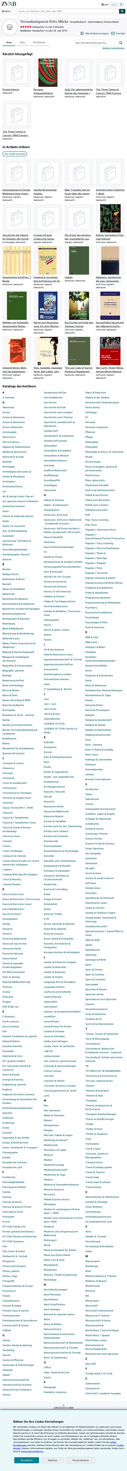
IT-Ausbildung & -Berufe (58, 689)
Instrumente (51, 669)
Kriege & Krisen (52, 899)
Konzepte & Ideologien (57, 870)
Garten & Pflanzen (12, 1359)
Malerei (48, 1120)
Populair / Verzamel (96, 572)
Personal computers (96, 427)
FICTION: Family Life (14, 1226)
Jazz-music (50, 708)
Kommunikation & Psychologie (61, 850)
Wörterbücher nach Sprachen (101, 1353)
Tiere (88, 1138)
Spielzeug (90, 954)
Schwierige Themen (96, 833)
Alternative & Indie (13, 456)
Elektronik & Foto (12, 1056)
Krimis (47, 908)
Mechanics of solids (55, 1149)
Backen (6, 569)
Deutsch (7, 933)
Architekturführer (12, 486)
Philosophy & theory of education (104, 451)
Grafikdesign (51, 475)
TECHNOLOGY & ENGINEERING (102, 1070)
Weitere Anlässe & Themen (100, 1275)
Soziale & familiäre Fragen (100, 912)
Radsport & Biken (95, 647)
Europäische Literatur (14, 1162)
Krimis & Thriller (53, 913)
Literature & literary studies (60, 1085)
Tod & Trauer (93, 1148)
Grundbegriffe (52, 480)
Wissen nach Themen (97, 1315)
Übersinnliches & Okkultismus (102, 1196)
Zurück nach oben (64, 1407)
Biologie (6, 675)
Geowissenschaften (55, 392)
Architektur (8, 481)
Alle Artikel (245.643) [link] (14, 153)
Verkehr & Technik (95, 1236)
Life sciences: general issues (60, 1060)
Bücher (6, 719)
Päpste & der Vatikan (97, 397)
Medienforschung (54, 1164)
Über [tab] (22, 42)
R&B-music (91, 642)
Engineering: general (14, 1084)
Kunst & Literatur (54, 933)
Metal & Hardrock (54, 1189)
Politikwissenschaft (96, 509)
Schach (89, 803)
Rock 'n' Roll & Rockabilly (99, 749)
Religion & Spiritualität (98, 729)
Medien (48, 1159)
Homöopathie (51, 619)
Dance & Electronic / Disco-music (21, 899)
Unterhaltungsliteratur (98, 1216)
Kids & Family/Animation (58, 757)
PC (86, 417)
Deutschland (9, 958)
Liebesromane (52, 1056)
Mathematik (51, 1144)
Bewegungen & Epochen (16, 618)
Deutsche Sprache (12, 953)
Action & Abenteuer (13, 417)
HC (45, 551)
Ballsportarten (10, 574)
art (4, 491)
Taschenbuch (92, 1043)
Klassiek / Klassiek (54, 791)
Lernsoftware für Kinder (58, 1026)
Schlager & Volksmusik (98, 818)
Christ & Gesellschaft (14, 782)
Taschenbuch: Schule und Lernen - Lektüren (104, 1059)
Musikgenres (51, 1264)
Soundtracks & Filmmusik (99, 897)
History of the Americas (57, 591)
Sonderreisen (92, 887)
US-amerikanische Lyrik (98, 1221)
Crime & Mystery (12, 879)
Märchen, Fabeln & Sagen (58, 1135)
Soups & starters (95, 907)
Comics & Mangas (12, 850)
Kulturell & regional (55, 928)
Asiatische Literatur (13, 506)
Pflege (89, 436)
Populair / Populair (95, 563)
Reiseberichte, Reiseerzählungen (104, 690)
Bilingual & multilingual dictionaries (15, 658)
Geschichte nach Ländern (58, 412)
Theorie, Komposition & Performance (98, 1107)
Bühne (5, 743)
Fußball (6, 1330)
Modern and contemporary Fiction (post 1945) (63, 1219)
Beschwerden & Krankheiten (18, 603)
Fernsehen (8, 1216)
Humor (47, 634)
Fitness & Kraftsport (14, 1266)
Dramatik (7, 996)
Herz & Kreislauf (53, 571)
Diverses (7, 986)
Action (6, 412)
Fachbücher (8, 1177)
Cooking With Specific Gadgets (20, 874)
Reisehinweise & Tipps (98, 695)
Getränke (49, 465)
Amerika (7, 461)
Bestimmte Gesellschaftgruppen (21, 608)
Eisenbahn (8, 1051)
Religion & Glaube (95, 724)
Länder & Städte (53, 976)
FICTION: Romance (13, 1241)
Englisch (7, 1089)
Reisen (89, 700)
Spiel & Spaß (92, 939)
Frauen (6, 1295)
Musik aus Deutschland (57, 1254)
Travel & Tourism (95, 1172)
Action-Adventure (12, 427)
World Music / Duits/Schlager (102, 1330)
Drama (6, 991)
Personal (90, 422)
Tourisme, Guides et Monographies (96, 1155)
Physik (88, 456)
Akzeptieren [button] (27, 1460)
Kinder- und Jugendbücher (59, 776)
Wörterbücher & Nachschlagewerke (96, 1347)
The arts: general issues (99, 1080)
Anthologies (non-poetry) (16, 471)
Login (113, 4)
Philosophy (91, 446)
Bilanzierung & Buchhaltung (18, 633)
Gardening (8, 1350)
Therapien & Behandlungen (100, 1114)
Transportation (94, 1162)
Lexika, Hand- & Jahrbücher (59, 1046)
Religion (89, 715)
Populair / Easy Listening (99, 543)
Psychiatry (91, 607)
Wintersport (92, 1300)
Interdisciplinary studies (57, 674)
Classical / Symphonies (15, 817)
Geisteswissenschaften (15, 1379)
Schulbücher (92, 823)
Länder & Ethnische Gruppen (60, 962)
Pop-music (91, 524)
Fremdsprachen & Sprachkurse (19, 1320)
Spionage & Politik (95, 959)
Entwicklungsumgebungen (17, 1107)
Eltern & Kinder (11, 1074)
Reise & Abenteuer (96, 685)
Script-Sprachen (94, 848)
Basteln (6, 584)
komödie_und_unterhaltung (59, 860)
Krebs (47, 894)
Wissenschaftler (94, 1325)
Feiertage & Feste (12, 1211)
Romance (90, 764)
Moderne (49, 1226)
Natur (47, 1319)
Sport (88, 964)
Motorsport (50, 1240)
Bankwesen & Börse (13, 579)
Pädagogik (50, 1387)
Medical (48, 1154)
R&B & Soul (91, 637)
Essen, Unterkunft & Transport (20, 1147)
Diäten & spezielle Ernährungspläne (12, 965)
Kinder (47, 766)
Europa (6, 1157)
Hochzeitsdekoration (56, 606)
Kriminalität (50, 904)
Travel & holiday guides (98, 1167)
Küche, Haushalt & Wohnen (59, 923)
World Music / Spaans (97, 1335)
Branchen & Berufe (13, 705)
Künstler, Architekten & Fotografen (57, 945)
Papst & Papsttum (95, 392)
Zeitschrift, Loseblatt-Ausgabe (103, 1393)
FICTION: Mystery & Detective (19, 1236)
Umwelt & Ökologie (96, 1201)
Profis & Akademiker (96, 592)
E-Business (8, 1016)
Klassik (48, 796)
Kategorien (50, 747)
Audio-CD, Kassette (13, 525)
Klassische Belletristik (56, 811)
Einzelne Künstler (12, 1046)
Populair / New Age (96, 558)
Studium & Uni (93, 1018)
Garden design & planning (17, 1345)
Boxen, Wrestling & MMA (16, 700)
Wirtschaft (91, 1305)
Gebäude (7, 1369)
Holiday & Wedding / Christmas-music (62, 613)
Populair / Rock (93, 567)
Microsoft (49, 1194)
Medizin (48, 1179)
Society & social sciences (99, 878)
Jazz (46, 698)
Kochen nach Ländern (56, 831)
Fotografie (8, 1280)
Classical (7, 812)
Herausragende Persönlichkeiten (62, 566)
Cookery (7, 869)
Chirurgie (7, 773)
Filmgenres (8, 1261)
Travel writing (93, 1187)
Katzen (48, 752)
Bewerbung (8, 623)
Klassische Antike (54, 806)
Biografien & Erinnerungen (17, 665)
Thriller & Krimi (94, 1128)
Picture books (93, 461)
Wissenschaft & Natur (98, 1320)
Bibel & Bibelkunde (12, 628)
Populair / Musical (95, 553)
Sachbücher (92, 789)
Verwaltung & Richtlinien (99, 1246)
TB (86, 1065)
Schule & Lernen (94, 828)
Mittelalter (50, 1204)
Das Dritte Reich (11, 913)
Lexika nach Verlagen (56, 1041)
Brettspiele (8, 710)
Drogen (6, 1001)
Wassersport (92, 1261)
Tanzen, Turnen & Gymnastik (101, 1033)
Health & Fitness (53, 556)
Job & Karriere (52, 713)
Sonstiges (91, 892)
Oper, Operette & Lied (56, 1372)
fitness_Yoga (9, 1275)
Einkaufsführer (11, 1041)
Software (90, 883)
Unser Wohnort (94, 1206)
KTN (46, 918)
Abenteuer (8, 407)
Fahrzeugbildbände (13, 1182)
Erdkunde (7, 1117)
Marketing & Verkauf (56, 1140)
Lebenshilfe (50, 1001)
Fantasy (6, 1196)
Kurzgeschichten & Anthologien (62, 952)
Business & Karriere (13, 753)
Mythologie (50, 1279)
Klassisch (49, 801)
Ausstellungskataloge (14, 549)
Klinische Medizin (53, 816)
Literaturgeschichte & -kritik (60, 1090)
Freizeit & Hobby (11, 1305)
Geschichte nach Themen (58, 417)
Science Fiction (93, 838)
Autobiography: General (15, 554)
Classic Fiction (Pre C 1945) (17, 807)
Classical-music (11, 836)
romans (89, 774)
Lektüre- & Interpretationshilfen (62, 1011)
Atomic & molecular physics (18, 516)
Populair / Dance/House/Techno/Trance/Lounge (105, 536)
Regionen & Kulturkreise (99, 675)
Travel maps (92, 1177)
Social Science (93, 873)
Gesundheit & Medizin (56, 455)
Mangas (48, 1130)
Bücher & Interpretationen (17, 724)
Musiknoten (50, 1269)
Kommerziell (51, 841)
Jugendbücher (52, 718)
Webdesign (91, 1266)
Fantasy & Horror (12, 1201)
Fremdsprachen (11, 1315)
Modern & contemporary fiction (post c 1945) (62, 1211)
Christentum (9, 787)
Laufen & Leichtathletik (57, 991)
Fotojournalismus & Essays (17, 1285)
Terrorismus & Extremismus (101, 1075)
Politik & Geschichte (96, 495)
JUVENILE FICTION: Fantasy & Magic (60, 730)
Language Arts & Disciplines (60, 981)
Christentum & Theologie (16, 792)
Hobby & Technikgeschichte (59, 601)
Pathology (91, 412)
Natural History (52, 1329)
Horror (47, 624)
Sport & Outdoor (94, 974)
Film (4, 1246)
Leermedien (50, 1006)
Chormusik (8, 778)
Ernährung (8, 1122)
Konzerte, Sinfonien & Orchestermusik (56, 877)
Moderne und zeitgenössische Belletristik (61, 1233)
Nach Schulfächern (54, 1304)
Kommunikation (53, 845)
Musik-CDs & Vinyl (54, 1259)
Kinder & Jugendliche (56, 771)
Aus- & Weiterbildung (14, 530)
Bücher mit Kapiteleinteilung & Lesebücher (19, 731)
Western (90, 1290)
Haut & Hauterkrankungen (59, 546)
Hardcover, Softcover (56, 514)
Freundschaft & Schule (15, 1325)
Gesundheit (50, 445)
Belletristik (8, 593)
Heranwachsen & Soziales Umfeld (63, 561)
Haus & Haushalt (53, 537)
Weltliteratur (92, 1285)
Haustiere (49, 542)
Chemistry (8, 768)
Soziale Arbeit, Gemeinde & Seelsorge (100, 919)
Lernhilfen (49, 1016)
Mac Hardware (52, 1110)
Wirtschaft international (99, 1310)
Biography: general (13, 670)
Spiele (88, 944)
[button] (121, 43)
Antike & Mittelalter (13, 476)
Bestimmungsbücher (14, 613)
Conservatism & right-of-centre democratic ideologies (20, 862)
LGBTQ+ (48, 1051)
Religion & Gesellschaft (98, 719)
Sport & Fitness (94, 969)
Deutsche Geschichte (14, 943)
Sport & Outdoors (95, 979)
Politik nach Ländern (96, 504)
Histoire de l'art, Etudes (57, 576)
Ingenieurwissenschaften (58, 664)
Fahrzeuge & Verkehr (14, 1187)
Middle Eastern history (57, 1199)
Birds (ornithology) (12, 685)
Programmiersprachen (98, 597)
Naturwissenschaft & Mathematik (63, 1342)
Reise (88, 680)
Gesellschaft (51, 430)
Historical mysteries (55, 581)
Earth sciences (10, 1021)
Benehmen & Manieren (15, 598)
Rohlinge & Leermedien (98, 759)
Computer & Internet (14, 855)
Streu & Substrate (95, 1014)
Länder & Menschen (55, 967)
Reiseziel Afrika (94, 705)
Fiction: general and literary (18, 1231)
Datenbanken (10, 918)
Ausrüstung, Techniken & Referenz (16, 542)
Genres (6, 1394)
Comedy (7, 841)
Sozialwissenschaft (96, 926)
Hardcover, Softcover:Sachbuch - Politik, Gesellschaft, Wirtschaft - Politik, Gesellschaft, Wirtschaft (63, 530)
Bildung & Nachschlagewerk (18, 651)
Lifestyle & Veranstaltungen (60, 1065)
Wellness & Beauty (96, 1280)
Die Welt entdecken (13, 972)
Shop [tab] (9, 42)
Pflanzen (90, 432)
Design (6, 923)
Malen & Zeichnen (54, 1115)
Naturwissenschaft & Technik (61, 1347)
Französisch (9, 1290)
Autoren (7, 559)
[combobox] (67, 11)
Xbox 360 (90, 1363)
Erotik (5, 1127)
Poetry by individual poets (100, 490)
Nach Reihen (51, 1299)
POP (87, 514)
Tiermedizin (92, 1143)
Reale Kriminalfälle (96, 665)
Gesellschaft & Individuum (59, 435)
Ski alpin (90, 868)
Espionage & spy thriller (15, 1137)
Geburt (6, 1374)
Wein (88, 1271)
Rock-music (92, 754)
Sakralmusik (92, 799)
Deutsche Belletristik (14, 938)
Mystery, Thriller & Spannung (60, 1274)
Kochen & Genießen (55, 821)
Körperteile (50, 884)
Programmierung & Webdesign (102, 602)
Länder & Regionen (55, 972)
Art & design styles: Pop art (18, 496)
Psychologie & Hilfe (96, 622)
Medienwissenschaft (56, 1169)
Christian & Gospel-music (16, 797)
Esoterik (7, 1132)
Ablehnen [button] (52, 1460)
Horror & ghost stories (56, 629)
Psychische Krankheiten (98, 612)
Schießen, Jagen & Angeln (100, 813)
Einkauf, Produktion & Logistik (19, 1036)
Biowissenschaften (13, 680)
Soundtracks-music (96, 902)
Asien (5, 511)
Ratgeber (90, 651)
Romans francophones (98, 779)
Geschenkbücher (53, 397)
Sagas (88, 794)
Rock (88, 739)
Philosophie (91, 441)
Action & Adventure (13, 422)
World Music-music (96, 1340)
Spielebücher (92, 949)
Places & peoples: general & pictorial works (101, 468)
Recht (88, 670)
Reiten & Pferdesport (97, 710)
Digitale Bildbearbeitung (16, 981)
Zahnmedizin (92, 1383)
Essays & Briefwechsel (15, 1142)
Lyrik (46, 1095)
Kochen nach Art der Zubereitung (63, 826)
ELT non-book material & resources (16, 1067)
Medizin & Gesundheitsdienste (61, 1184)
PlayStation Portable (97, 485)
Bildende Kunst (11, 638)
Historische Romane (55, 586)
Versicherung (92, 1241)
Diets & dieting (11, 976)
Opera (47, 1377)
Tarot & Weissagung (97, 1038)
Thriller (89, 1123)
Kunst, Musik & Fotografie (58, 938)
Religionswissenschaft (98, 734)
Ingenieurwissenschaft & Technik (63, 659)
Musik (47, 1245)
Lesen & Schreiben (54, 1036)
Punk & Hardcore (94, 627)
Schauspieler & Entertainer (100, 808)
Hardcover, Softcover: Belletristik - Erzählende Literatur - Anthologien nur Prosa (62, 521)
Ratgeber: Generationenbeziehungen (100, 658)
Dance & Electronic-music (17, 904)
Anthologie (8, 466)
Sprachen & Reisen (96, 989)
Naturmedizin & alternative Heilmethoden (59, 1335)
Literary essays (52, 1070)
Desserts (7, 928)
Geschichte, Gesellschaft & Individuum (59, 424)
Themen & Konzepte (97, 1090)
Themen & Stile (94, 1095)
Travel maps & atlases (98, 1182)
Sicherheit (91, 858)
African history (11, 441)
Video (88, 1251)
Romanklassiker (94, 769)
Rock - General (93, 744)
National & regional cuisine (59, 1314)
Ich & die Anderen (54, 649)
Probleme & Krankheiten (99, 587)
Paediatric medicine (55, 1392)
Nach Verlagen (52, 1309)
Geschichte (50, 402)
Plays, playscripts (95, 480)
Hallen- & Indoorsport (56, 504)
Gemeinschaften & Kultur (17, 1384)
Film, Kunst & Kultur (13, 1251)
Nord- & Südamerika (55, 1357)
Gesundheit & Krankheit (57, 450)
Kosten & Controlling (56, 889)
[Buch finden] (122, 11)
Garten (6, 1355)
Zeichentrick (92, 1388)
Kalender (49, 742)
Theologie (91, 1100)
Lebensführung (52, 996)
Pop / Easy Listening (96, 519)
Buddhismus (9, 738)
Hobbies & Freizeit (54, 596)
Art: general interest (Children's (20, 501)
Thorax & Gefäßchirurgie (99, 1119)
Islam (47, 684)
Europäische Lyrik (12, 1167)
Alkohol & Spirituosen (14, 451)
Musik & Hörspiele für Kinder (60, 1250)
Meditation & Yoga (54, 1174)
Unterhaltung (93, 1211)
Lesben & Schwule (54, 1031)
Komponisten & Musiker (57, 865)
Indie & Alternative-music (58, 654)
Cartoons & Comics (13, 763)
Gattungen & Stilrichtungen (18, 1364)
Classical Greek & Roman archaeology (16, 829)
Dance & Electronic (13, 894)
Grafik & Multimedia (55, 470)
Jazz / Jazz (50, 703)
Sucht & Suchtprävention (99, 1023)
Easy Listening (10, 1026)
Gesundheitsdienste (55, 460)
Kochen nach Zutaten (56, 836)
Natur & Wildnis (53, 1324)
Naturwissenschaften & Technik (62, 1352)
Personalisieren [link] (80, 1460)
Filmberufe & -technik (14, 1256)
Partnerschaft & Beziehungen (102, 402)
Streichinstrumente (96, 1009)
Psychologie (92, 617)
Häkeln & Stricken (54, 500)
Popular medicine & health (100, 577)
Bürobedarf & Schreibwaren (18, 748)
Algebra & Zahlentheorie (16, 446)
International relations (56, 679)
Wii (87, 1295)
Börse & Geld (9, 695)
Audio (5, 521)
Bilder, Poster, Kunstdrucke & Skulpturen (18, 645)
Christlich (7, 802)
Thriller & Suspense (96, 1133)
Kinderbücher (51, 781)
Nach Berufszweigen (55, 1289)
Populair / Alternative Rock (100, 529)
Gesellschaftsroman (55, 440)
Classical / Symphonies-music (19, 822)
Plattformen (92, 475)
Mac (46, 1105)
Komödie (49, 855)
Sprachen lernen (94, 994)
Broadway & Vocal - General (18, 715)
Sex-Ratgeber (93, 853)
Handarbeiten (51, 509)
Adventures (9, 436)
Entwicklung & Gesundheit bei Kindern (19, 1101)
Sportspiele (91, 984)
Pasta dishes (92, 407)
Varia (88, 1231)
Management (51, 1125)
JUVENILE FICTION (54, 723)
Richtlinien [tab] (39, 42)
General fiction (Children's (17, 1389)
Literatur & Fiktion (54, 1080)
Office (47, 1367)
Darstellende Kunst (13, 908)
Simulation (91, 863)
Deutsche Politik (11, 948)
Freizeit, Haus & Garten (15, 1310)
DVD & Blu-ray (10, 1006)
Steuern (89, 1004)
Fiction (6, 1221)
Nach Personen (52, 1294)
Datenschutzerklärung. (32, 1451)
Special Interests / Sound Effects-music (104, 933)
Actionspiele (9, 432)
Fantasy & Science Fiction (16, 1206)
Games (6, 1340)
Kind (46, 761)
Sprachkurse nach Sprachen (100, 999)
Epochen (7, 1112)
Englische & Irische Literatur (18, 1094)
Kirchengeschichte (54, 786)
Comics (6, 845)
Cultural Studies (11, 884)
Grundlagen (50, 485)
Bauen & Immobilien (13, 588)
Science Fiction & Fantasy (99, 843)
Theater (90, 1085)
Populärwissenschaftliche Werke (104, 582)
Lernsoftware (51, 1021)
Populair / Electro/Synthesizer (102, 548)
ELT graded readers (13, 1060)
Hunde (47, 639)
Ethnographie (10, 1152)
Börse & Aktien (10, 690)
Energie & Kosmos (12, 1079)
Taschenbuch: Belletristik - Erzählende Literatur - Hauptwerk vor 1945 (104, 1050)
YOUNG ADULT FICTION (98, 1373)
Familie (6, 1191)
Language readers (54, 986)
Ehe (4, 1031)
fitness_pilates (10, 1271)
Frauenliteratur (11, 1300)
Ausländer (8, 535)
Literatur (49, 1075)
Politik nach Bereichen (97, 500)
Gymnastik (50, 490)
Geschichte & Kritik (55, 407)
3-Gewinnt (8, 397)
